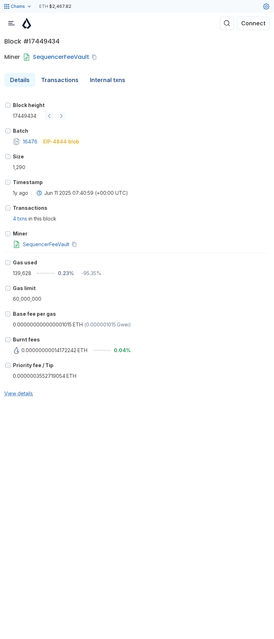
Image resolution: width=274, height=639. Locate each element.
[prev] (49, 116)
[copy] (95, 57)
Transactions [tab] (59, 79)
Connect (253, 23)
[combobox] (39, 193)
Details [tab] (20, 79)
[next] (61, 116)
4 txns (20, 218)
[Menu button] (11, 23)
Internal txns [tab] (107, 79)
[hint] (7, 105)
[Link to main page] (26, 23)
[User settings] (266, 6)
